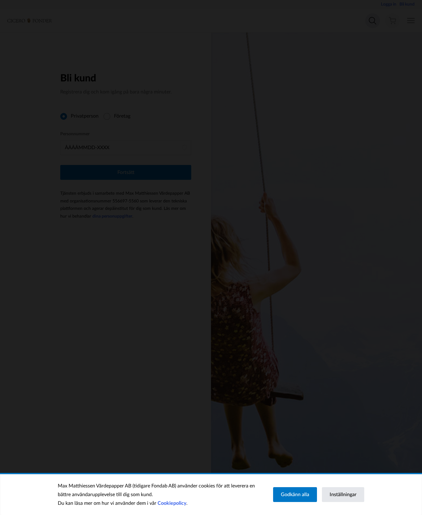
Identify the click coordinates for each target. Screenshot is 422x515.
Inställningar (343, 494)
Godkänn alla (295, 494)
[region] (211, 494)
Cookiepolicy (172, 503)
